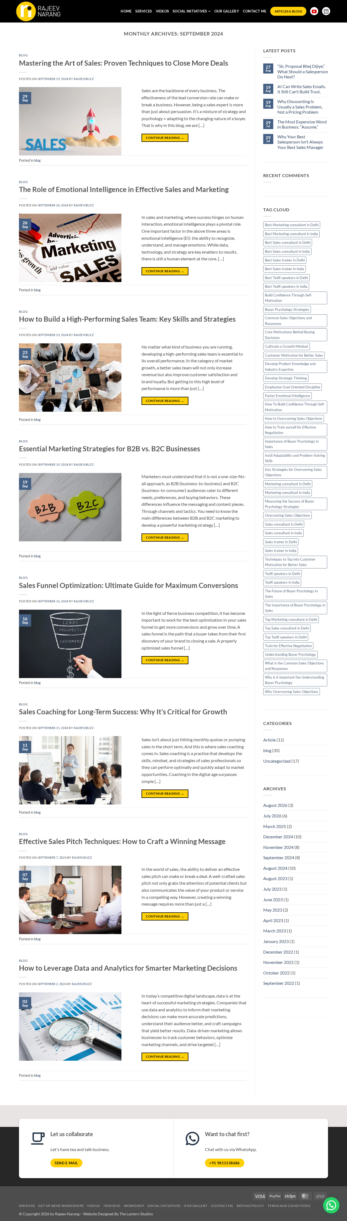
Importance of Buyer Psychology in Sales (292, 444)
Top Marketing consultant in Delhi (291, 619)
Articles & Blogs (288, 11)
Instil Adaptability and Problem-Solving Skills (295, 458)
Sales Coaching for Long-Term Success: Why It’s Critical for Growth (123, 712)
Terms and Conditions (289, 1206)
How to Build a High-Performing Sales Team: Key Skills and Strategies (127, 319)
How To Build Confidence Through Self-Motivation (295, 407)
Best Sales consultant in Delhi (287, 242)
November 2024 (278, 847)
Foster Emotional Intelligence (287, 396)
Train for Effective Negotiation (288, 646)
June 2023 (273, 899)
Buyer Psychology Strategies (287, 309)
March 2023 (274, 930)
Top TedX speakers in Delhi (286, 637)
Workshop (134, 1206)
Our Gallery (226, 11)
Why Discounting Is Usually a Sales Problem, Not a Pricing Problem (299, 106)
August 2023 (275, 878)
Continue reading (165, 138)
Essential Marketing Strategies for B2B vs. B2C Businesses (109, 449)
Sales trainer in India (280, 550)
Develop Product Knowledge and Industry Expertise (290, 366)
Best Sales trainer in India (284, 269)
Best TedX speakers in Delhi (286, 278)
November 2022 (278, 962)
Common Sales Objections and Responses (288, 320)
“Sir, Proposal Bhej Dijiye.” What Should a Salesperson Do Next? (302, 71)
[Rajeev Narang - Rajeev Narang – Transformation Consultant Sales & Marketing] (39, 25)
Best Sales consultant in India (287, 251)
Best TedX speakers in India (286, 286)
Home (126, 11)
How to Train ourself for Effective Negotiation (290, 430)
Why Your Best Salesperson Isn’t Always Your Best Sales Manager (300, 141)
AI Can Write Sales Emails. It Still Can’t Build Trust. (301, 89)
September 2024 (278, 857)
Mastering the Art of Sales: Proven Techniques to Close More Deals (123, 63)
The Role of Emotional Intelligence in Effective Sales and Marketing (124, 189)
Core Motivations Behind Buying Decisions (290, 335)
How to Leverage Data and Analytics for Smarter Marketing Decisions (128, 968)
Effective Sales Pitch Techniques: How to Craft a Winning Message (122, 841)
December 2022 (278, 951)
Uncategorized (277, 760)
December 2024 (278, 836)
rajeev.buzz (84, 79)
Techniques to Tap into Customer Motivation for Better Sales (290, 562)
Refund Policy (250, 1206)
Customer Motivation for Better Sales (294, 355)
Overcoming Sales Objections (287, 515)
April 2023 (273, 920)
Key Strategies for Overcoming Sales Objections (293, 472)
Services (143, 11)
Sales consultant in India (283, 533)
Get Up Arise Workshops (60, 1206)
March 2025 (274, 826)
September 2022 (278, 983)
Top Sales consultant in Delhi (287, 628)
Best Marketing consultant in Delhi (292, 225)
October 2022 (276, 972)
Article (269, 739)
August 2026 (275, 805)
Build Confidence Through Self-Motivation (288, 298)
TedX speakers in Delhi (282, 573)
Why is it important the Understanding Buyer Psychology (294, 680)
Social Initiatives (190, 11)
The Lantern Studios (136, 1214)
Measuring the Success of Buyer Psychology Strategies (289, 504)
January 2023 (276, 941)
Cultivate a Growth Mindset (286, 346)
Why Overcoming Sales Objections (291, 691)
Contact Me (254, 11)
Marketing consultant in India (287, 492)
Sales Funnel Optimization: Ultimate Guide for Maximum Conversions (128, 585)
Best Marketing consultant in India (291, 234)
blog (23, 55)
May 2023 (272, 909)
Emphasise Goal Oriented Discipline (292, 387)
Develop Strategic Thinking (286, 378)
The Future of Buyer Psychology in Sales (291, 594)
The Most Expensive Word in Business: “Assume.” (302, 124)
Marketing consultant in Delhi (288, 484)
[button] (331, 1205)
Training (111, 1206)
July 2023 (272, 888)
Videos (162, 11)
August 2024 (275, 868)
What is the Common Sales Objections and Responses (294, 666)
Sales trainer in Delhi (281, 542)
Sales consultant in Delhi (284, 524)
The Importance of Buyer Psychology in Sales (295, 608)
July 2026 (272, 815)
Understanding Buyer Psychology (290, 654)
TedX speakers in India (282, 582)
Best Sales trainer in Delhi (285, 260)
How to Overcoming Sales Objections (293, 418)
